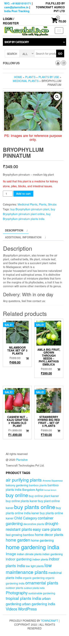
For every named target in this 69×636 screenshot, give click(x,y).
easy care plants (47, 529)
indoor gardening (19, 559)
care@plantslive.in (16, 7)
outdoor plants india (34, 588)
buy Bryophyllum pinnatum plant (29, 209)
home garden (18, 540)
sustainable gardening (41, 593)
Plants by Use (49, 77)
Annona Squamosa (53, 480)
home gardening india (32, 547)
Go (60, 53)
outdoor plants (14, 588)
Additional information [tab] (23, 237)
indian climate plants (29, 554)
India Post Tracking (17, 11)
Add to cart (23, 193)
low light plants (35, 566)
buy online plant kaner (44, 496)
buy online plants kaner (21, 501)
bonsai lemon (50, 489)
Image (11, 553)
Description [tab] (14, 230)
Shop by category (16, 42)
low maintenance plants (29, 568)
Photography (17, 592)
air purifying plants (24, 479)
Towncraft (49, 621)
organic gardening (34, 578)
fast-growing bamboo (20, 535)
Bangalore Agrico (33, 489)
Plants (30, 77)
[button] (57, 96)
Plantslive (22, 460)
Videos (11, 609)
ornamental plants (41, 583)
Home (18, 77)
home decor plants (49, 534)
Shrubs (52, 204)
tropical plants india (23, 598)
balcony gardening (17, 485)
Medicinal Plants (26, 81)
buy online (17, 494)
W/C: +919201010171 (17, 3)
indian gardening (52, 554)
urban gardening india (38, 603)
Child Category (25, 517)
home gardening (42, 540)
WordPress (27, 609)
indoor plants (40, 559)
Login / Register (11, 21)
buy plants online (34, 507)
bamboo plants (38, 485)
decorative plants (33, 524)
